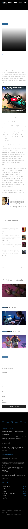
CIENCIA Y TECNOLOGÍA (7, 331)
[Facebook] (3, 422)
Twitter (25, 422)
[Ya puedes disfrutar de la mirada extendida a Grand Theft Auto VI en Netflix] (14, 341)
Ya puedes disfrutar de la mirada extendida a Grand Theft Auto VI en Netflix (12, 352)
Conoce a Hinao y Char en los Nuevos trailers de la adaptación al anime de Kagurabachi (10, 230)
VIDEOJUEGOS (5, 23)
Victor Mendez (13, 198)
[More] (24, 48)
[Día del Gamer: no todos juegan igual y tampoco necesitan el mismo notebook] (14, 318)
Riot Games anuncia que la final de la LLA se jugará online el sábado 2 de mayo (7, 271)
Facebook (7, 422)
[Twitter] (21, 422)
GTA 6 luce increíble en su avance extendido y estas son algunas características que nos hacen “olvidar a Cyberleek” (11, 244)
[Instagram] (12, 422)
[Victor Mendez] (5, 203)
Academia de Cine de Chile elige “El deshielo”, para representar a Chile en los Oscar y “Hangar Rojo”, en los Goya (11, 252)
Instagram (16, 422)
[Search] (24, 214)
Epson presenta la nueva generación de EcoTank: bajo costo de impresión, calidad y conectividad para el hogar (11, 237)
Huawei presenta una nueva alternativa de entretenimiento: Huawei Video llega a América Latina (20, 272)
